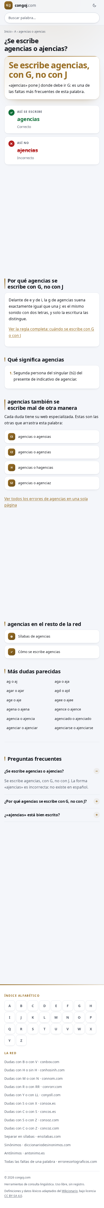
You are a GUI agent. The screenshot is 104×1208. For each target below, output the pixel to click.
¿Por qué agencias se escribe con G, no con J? (45, 801)
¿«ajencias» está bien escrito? (32, 814)
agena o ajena (18, 709)
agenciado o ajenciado (73, 718)
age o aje (14, 700)
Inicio (8, 31)
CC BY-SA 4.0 (13, 1196)
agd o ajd (62, 690)
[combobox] (52, 18)
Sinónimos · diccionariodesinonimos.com (37, 1145)
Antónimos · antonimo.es (24, 1153)
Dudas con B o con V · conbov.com (31, 1061)
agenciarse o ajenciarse (74, 727)
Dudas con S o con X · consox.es (30, 1103)
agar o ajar (15, 690)
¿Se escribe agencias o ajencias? (34, 771)
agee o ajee (64, 700)
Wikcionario (70, 1191)
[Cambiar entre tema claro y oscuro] (94, 5)
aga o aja (62, 681)
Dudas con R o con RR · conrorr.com (33, 1086)
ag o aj (12, 681)
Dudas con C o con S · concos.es (30, 1111)
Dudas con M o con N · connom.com (33, 1078)
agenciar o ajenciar (22, 727)
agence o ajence (68, 709)
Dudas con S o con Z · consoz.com (31, 1120)
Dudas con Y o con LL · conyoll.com (32, 1095)
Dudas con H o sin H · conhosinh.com (34, 1070)
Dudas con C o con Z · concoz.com (31, 1128)
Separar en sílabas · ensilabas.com (32, 1136)
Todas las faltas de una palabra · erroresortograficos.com (50, 1161)
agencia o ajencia (21, 718)
